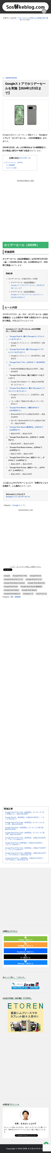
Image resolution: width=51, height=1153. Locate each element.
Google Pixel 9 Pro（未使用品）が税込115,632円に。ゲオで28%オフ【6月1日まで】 (25, 859)
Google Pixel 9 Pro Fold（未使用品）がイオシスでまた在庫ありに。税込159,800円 (24, 813)
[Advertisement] (25, 48)
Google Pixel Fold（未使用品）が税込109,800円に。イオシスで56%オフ (24, 843)
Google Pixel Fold (11, 586)
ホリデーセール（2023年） (14, 162)
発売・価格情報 (16, 597)
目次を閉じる (25, 158)
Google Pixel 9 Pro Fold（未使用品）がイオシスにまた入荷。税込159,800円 (24, 823)
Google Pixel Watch (29, 590)
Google (7, 575)
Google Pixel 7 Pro (20, 575)
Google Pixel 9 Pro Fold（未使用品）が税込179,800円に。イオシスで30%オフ (25, 849)
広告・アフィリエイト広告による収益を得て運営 (30, 19)
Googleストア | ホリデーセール (18, 497)
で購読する (25, 940)
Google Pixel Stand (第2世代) (31, 586)
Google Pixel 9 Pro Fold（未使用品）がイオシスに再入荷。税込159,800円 (24, 833)
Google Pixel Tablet (11, 590)
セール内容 (11, 168)
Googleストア (18, 505)
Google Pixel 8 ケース (34, 579)
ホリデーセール (41, 593)
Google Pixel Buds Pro (36, 583)
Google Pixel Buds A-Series (14, 583)
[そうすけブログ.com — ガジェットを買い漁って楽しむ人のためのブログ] (25, 7)
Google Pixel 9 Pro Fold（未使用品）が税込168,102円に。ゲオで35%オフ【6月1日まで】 (25, 854)
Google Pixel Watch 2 (12, 593)
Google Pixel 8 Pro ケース (13, 579)
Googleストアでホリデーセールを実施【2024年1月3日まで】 (25, 88)
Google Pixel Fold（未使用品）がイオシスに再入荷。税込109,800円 (25, 828)
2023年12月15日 (11, 78)
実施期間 (10, 165)
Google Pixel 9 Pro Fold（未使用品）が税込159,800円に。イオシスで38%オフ (25, 838)
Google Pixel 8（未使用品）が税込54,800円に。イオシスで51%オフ (24, 818)
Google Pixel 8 (35, 575)
